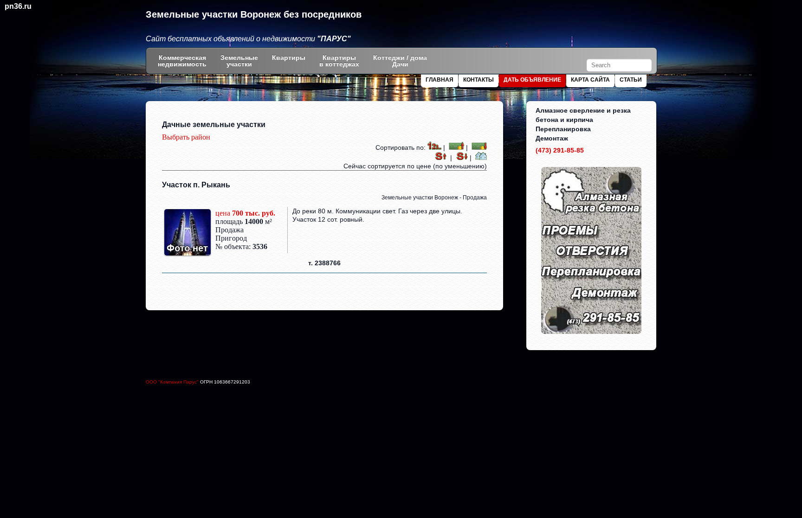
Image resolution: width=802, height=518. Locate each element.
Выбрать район (186, 137)
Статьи (631, 80)
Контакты (478, 80)
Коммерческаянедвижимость (182, 61)
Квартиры (288, 57)
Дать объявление (532, 80)
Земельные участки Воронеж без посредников (254, 14)
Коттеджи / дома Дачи (400, 61)
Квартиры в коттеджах (339, 61)
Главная (439, 80)
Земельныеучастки (239, 61)
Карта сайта (590, 80)
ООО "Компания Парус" (173, 381)
